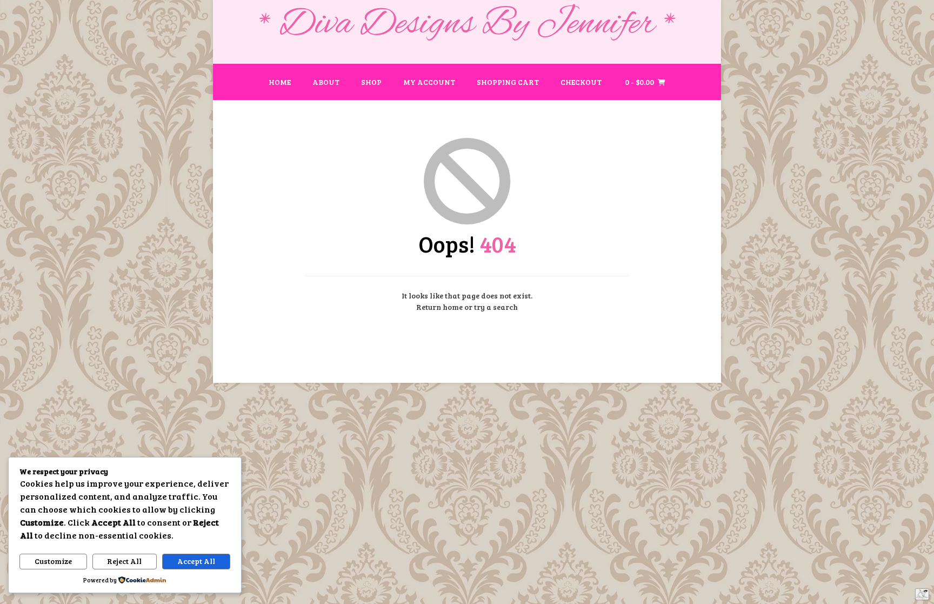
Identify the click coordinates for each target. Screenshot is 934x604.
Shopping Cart (508, 82)
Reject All (124, 561)
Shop (371, 82)
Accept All (196, 561)
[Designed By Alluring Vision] (922, 594)
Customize (53, 561)
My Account (429, 82)
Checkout (581, 82)
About (325, 82)
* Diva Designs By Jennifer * (467, 24)
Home (280, 82)
